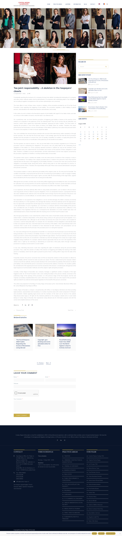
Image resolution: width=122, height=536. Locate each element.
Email (47, 377)
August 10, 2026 (94, 84)
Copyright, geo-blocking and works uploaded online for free (44, 343)
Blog (85, 4)
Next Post (72, 310)
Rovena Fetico (92, 496)
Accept (94, 533)
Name (16, 377)
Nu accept (101, 533)
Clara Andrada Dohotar (95, 476)
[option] (23, 337)
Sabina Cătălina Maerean (95, 504)
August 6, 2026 (94, 92)
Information (77, 4)
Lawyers (67, 4)
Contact (92, 4)
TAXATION (67, 456)
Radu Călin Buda (93, 521)
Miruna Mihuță (92, 500)
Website (16, 383)
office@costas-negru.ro (22, 481)
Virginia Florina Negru (95, 460)
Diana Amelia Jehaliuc (95, 484)
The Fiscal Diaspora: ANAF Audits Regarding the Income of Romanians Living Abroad (23, 344)
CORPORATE (67, 494)
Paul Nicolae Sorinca (94, 472)
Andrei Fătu (92, 492)
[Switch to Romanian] (103, 4)
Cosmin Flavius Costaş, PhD (96, 456)
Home (48, 4)
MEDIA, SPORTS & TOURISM (72, 508)
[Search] (106, 67)
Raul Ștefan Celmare (94, 513)
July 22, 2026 (93, 102)
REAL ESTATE (68, 474)
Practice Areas (57, 4)
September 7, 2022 (20, 93)
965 (29, 93)
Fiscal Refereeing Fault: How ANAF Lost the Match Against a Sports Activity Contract (65, 344)
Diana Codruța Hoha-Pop (96, 509)
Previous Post (19, 310)
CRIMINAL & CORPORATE (71, 466)
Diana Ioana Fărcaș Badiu (96, 480)
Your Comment (18, 399)
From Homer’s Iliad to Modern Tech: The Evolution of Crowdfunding (97, 107)
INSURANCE (67, 490)
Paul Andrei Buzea (94, 488)
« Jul (79, 144)
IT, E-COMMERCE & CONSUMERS (73, 498)
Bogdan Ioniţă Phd (94, 517)
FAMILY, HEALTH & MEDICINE (72, 512)
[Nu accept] (120, 533)
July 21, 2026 (93, 111)
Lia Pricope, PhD (93, 464)
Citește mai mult (110, 533)
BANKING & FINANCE (70, 470)
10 (80, 134)
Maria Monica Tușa (94, 468)
